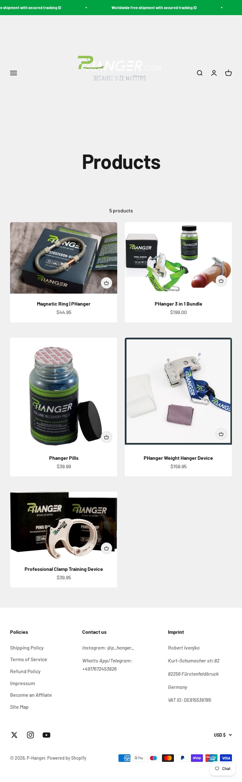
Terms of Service (28, 659)
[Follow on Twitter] (14, 735)
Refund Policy (25, 671)
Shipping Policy (27, 647)
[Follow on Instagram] (30, 735)
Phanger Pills (63, 458)
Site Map (19, 707)
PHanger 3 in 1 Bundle (178, 304)
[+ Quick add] (106, 283)
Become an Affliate (31, 695)
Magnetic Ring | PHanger (63, 304)
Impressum (22, 683)
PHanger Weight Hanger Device (178, 458)
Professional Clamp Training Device (64, 569)
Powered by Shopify (66, 758)
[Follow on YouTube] (46, 735)
